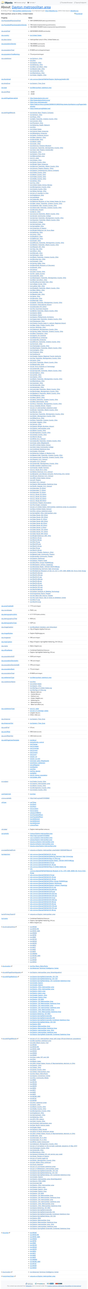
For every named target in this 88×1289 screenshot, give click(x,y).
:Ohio (33, 60)
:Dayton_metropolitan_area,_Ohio (42, 1030)
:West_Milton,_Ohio (37, 290)
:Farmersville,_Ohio (37, 385)
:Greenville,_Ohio (36, 276)
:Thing (33, 802)
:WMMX (33, 954)
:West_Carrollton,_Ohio (38, 67)
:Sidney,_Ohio (35, 181)
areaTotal (5, 31)
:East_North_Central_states (40, 1125)
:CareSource (35, 354)
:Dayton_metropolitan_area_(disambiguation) (46, 972)
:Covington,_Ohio (36, 350)
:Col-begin (34, 746)
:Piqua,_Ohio (35, 117)
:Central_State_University (39, 131)
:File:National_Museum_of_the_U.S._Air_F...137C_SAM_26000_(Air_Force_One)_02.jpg (58, 571)
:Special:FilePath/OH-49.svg (43, 904)
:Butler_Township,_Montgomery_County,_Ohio (46, 302)
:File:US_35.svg (36, 538)
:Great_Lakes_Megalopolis (39, 443)
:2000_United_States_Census (40, 478)
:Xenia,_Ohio (35, 296)
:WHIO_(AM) (35, 931)
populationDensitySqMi (10, 665)
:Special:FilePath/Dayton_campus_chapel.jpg (48, 885)
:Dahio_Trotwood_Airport (39, 135)
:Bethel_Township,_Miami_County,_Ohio (44, 311)
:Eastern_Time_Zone (37, 83)
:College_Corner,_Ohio (38, 284)
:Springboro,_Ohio (37, 373)
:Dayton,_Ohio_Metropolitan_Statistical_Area (45, 1012)
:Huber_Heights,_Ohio (38, 75)
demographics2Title (9, 619)
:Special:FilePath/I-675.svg (42, 891)
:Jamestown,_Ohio (37, 387)
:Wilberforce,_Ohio (37, 418)
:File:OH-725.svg (36, 585)
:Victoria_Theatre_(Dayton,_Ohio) (41, 168)
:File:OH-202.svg (36, 573)
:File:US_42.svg (36, 546)
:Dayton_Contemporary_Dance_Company (44, 170)
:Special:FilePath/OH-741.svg (43, 908)
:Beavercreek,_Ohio (37, 69)
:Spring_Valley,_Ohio (37, 263)
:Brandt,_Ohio (35, 267)
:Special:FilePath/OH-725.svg (43, 906)
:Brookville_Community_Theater (41, 556)
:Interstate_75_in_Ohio (38, 1140)
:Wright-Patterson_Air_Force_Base (42, 230)
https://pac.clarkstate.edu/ (38, 102)
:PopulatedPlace (36, 815)
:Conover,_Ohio (36, 121)
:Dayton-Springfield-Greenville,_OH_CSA (44, 977)
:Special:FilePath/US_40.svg (43, 879)
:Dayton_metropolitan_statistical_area (43, 1032)
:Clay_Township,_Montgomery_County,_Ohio (45, 358)
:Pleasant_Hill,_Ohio (37, 247)
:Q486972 (35, 813)
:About (33, 740)
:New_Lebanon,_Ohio (38, 137)
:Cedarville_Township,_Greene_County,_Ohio (45, 441)
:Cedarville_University (38, 340)
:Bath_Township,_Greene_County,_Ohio (43, 119)
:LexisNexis (34, 197)
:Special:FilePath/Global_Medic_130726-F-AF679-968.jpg (52, 860)
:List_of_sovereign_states (39, 711)
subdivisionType (8, 709)
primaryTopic (8, 1276)
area (5, 1233)
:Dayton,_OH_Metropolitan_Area (41, 1001)
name (4, 646)
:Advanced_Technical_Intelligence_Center (44, 968)
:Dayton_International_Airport (41, 305)
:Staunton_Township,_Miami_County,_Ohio (45, 220)
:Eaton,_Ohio (35, 1105)
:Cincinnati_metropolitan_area (41, 1123)
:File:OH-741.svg (36, 587)
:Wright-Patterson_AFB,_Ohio (40, 536)
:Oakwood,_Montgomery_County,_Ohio (44, 329)
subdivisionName (8, 682)
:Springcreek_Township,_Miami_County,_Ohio (46, 371)
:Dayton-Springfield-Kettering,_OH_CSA (43, 979)
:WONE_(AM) (35, 956)
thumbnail (6, 79)
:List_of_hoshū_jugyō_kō (39, 1158)
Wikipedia (29, 1286)
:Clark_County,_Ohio (37, 272)
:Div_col (33, 757)
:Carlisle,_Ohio (35, 375)
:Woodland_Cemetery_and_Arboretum (43, 627)
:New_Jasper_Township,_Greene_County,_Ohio (46, 203)
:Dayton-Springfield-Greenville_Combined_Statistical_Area (50, 1020)
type (4, 88)
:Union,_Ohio (35, 234)
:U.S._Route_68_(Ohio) (38, 501)
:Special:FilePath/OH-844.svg (43, 889)
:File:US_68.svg (36, 540)
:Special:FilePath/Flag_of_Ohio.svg (45, 858)
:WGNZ (33, 927)
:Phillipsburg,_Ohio (37, 395)
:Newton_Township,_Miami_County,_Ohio (44, 245)
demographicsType (9, 623)
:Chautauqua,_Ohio (37, 321)
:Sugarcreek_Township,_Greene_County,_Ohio (46, 319)
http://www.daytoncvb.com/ (39, 98)
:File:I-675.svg (35, 544)
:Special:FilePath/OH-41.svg (43, 887)
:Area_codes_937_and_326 (39, 1057)
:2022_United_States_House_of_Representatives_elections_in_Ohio (52, 1133)
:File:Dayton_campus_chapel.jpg (41, 565)
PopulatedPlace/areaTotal (11, 21)
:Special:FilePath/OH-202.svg (43, 893)
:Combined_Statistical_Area (40, 449)
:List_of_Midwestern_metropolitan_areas (44, 1169)
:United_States (36, 35)
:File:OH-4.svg (35, 602)
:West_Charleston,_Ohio (39, 333)
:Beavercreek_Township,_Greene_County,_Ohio (46, 455)
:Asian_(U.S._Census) (37, 482)
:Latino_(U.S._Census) (38, 461)
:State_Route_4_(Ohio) (38, 527)
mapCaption (6, 642)
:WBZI (33, 937)
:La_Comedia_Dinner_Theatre (40, 406)
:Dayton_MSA (35, 1024)
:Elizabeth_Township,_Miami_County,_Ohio (45, 288)
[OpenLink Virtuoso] (29, 1283)
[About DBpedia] (6, 2)
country (5, 35)
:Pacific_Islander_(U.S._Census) (41, 486)
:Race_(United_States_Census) (40, 509)
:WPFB (33, 935)
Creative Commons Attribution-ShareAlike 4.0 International (64, 1286)
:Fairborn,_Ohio (36, 58)
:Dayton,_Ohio (35, 63)
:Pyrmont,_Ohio (36, 344)
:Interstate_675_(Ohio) (38, 307)
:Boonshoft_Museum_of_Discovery (42, 265)
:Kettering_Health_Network (40, 125)
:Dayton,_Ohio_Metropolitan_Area (42, 1010)
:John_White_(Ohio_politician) (40, 1162)
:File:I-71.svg (35, 600)
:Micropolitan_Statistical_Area (40, 465)
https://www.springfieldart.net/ (40, 108)
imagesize (6, 637)
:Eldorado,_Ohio (36, 253)
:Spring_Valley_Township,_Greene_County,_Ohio (46, 331)
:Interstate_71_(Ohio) (38, 490)
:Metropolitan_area (37, 156)
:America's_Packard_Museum (40, 146)
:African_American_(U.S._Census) (41, 476)
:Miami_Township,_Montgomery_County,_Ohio (46, 379)
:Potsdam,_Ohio (36, 261)
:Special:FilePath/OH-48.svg (43, 902)
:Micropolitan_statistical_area (40, 1041)
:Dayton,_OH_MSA (37, 999)
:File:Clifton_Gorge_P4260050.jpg (41, 562)
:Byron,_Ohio (35, 212)
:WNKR (33, 1055)
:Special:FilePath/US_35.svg (43, 877)
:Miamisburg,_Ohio (37, 73)
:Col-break (34, 748)
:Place (33, 804)
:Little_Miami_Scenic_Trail (39, 1043)
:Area (32, 794)
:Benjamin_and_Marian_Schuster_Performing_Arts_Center (50, 474)
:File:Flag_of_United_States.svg (41, 688)
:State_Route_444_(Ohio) (39, 521)
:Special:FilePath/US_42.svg (43, 854)
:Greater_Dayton (36, 983)
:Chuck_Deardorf (36, 1164)
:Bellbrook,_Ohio (36, 238)
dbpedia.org (74, 11)
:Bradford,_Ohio (36, 236)
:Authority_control (37, 742)
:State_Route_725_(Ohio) (39, 529)
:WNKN (33, 933)
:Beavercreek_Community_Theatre (42, 554)
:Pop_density (35, 771)
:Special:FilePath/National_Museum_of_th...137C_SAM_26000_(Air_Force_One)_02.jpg (58, 871)
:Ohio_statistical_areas (38, 1103)
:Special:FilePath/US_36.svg (43, 865)
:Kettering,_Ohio (36, 65)
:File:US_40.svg (36, 550)
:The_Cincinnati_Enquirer (39, 309)
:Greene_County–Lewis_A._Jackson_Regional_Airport (48, 323)
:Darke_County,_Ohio (38, 162)
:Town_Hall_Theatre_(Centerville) (41, 150)
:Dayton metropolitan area (41, 833)
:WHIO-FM (34, 929)
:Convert (34, 752)
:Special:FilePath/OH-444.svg (43, 900)
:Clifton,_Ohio (35, 251)
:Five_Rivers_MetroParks (39, 966)
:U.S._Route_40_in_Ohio (38, 470)
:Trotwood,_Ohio (36, 352)
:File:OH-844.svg (36, 589)
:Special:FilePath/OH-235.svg (43, 896)
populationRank (7, 669)
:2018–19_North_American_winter (42, 1131)
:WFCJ (33, 947)
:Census (33, 269)
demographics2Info (9, 614)
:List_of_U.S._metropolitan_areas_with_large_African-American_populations (55, 1039)
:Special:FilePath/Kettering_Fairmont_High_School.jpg (51, 856)
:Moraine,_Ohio (36, 298)
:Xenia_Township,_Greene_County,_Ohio (44, 399)
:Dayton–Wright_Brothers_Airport (42, 426)
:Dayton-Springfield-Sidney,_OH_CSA (43, 1022)
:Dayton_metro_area (37, 991)
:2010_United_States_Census (40, 445)
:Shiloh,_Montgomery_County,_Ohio (42, 416)
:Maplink (34, 767)
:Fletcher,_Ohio (36, 412)
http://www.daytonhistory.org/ (40, 100)
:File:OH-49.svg (36, 583)
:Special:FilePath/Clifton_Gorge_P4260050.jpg (49, 881)
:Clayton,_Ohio (36, 377)
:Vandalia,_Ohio (36, 292)
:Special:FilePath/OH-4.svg (42, 898)
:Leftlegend (34, 765)
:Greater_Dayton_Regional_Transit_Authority (45, 356)
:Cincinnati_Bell (36, 1183)
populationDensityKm (9, 661)
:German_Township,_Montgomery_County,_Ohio (47, 218)
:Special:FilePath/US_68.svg (43, 910)
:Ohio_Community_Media (39, 1078)
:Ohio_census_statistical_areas (41, 511)
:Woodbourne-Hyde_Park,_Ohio (41, 282)
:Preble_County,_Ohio (38, 172)
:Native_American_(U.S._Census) (41, 472)
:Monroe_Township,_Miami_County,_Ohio (44, 166)
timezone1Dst (7, 723)
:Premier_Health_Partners (39, 468)
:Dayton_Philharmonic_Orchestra (42, 317)
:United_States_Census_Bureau (41, 185)
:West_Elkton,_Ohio (37, 397)
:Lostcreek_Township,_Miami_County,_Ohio (45, 389)
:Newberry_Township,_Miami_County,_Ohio (45, 393)
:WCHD (33, 939)
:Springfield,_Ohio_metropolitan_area (43, 513)
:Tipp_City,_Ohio (36, 249)
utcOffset (5, 92)
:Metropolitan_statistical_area (40, 88)
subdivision (6, 58)
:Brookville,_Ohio (36, 139)
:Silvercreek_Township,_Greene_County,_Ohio (46, 208)
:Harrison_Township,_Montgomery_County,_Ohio (47, 414)
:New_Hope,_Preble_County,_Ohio (42, 325)
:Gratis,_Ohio (35, 144)
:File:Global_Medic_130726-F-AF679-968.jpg (45, 567)
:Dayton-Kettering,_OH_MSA (40, 1014)
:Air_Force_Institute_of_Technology (42, 366)
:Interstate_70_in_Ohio (38, 1138)
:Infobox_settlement (37, 763)
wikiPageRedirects (10, 977)
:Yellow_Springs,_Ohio (38, 191)
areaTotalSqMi (7, 606)
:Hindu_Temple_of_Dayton (39, 1156)
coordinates (6, 610)
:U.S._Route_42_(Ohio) (38, 499)
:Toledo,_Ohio (35, 1067)
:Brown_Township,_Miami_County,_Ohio (44, 410)
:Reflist (33, 773)
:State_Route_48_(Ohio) (38, 523)
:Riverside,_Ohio (36, 300)
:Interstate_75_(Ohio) (38, 492)
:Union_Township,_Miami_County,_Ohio (44, 362)
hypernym (6, 794)
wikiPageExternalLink (9, 98)
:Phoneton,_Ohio (36, 123)
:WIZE (33, 949)
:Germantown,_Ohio (37, 224)
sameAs (6, 798)
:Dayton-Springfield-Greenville (41, 1016)
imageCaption (7, 627)
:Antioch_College (36, 222)
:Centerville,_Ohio (36, 71)
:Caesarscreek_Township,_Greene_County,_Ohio (46, 457)
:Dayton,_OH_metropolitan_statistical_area (45, 1007)
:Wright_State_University (39, 164)
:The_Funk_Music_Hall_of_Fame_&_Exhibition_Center (48, 598)
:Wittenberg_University (38, 133)
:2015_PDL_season (37, 1119)
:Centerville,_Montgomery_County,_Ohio (44, 463)
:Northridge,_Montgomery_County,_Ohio (44, 391)
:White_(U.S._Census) (38, 439)
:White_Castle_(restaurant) (39, 1142)
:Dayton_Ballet (35, 313)
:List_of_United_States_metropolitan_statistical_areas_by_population (53, 507)
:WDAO (33, 941)
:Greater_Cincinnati (37, 451)
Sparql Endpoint (80, 3)
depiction (5, 854)
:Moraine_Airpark (36, 210)
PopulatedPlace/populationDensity (14, 25)
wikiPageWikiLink (8, 113)
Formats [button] (32, 3)
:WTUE (33, 958)
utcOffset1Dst (7, 736)
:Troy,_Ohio (34, 183)
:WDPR (33, 943)
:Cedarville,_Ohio (36, 199)
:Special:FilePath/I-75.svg (42, 875)
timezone (5, 719)
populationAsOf (7, 656)
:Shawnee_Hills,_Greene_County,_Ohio (43, 205)
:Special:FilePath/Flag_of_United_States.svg (48, 867)
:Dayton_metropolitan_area (40, 428)
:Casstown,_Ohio (36, 383)
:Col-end (33, 750)
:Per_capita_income (37, 274)
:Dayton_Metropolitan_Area (40, 1026)
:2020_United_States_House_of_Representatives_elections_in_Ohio (52, 1063)
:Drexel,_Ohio (35, 241)
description (6, 40)
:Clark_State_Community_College (41, 447)
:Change (33, 744)
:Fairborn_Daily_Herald (38, 1129)
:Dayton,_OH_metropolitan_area (41, 1005)
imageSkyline (7, 633)
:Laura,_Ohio (35, 360)
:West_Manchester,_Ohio (39, 402)
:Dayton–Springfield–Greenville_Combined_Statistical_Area (50, 1034)
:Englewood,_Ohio (37, 195)
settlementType (7, 677)
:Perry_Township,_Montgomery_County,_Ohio (46, 404)
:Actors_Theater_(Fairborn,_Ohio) (42, 552)
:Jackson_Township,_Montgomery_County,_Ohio (46, 148)
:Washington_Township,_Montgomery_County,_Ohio (48, 278)
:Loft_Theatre (35, 480)
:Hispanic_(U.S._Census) (38, 459)
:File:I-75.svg (35, 542)
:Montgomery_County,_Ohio (40, 187)
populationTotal (7, 50)
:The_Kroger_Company (38, 505)
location (7, 966)
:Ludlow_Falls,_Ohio (37, 286)
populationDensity (8, 44)
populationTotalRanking (10, 54)
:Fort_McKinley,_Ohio (38, 327)
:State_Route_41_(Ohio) (38, 519)
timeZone (5, 83)
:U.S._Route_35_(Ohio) (38, 494)
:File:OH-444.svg (36, 579)
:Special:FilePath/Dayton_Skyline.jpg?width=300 (49, 79)
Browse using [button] (20, 3)
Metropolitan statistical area (22, 11)
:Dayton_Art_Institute (38, 335)
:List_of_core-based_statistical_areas (43, 1166)
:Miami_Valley (35, 141)
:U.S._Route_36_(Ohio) (38, 496)
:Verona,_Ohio (35, 424)
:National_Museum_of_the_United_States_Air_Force (47, 201)
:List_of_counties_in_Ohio (39, 193)
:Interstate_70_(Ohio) (38, 488)
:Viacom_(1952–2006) (38, 1181)
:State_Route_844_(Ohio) (39, 534)
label (4, 829)
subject (4, 781)
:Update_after (35, 777)
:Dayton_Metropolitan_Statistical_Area (43, 484)
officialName (6, 650)
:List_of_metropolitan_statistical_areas (43, 408)
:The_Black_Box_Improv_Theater (41, 596)
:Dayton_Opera (36, 315)
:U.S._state (34, 158)
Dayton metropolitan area (31, 7)
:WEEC (33, 945)
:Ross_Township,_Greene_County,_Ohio (43, 420)
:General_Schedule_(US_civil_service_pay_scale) (46, 1154)
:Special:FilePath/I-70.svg (42, 863)
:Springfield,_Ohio (37, 226)
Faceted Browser (67, 3)
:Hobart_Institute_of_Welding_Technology (44, 591)
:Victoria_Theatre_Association (40, 503)
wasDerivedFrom (8, 850)
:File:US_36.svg (36, 437)
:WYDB (33, 960)
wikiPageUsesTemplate (10, 740)
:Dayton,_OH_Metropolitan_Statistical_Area (45, 1003)
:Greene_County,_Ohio (38, 189)
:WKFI (33, 952)
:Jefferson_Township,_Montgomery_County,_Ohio (47, 243)
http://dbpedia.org (51, 11)
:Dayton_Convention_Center (40, 1076)
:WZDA (33, 962)
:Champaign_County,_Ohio (39, 346)
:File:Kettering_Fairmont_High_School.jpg (44, 569)
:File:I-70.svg (35, 548)
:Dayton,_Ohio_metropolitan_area (42, 987)
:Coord (33, 755)
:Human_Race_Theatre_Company (41, 113)
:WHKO (33, 1051)
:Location (34, 809)
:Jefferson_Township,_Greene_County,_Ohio (45, 342)
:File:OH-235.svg (36, 575)
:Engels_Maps (35, 1127)
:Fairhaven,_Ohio (36, 255)
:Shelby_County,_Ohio (38, 179)
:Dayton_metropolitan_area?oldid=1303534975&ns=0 (51, 850)
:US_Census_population (38, 775)
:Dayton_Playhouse (37, 558)
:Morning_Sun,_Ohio (37, 259)
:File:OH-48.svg (36, 581)
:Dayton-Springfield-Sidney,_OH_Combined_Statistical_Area (50, 981)
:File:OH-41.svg (36, 577)
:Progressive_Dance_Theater (40, 593)
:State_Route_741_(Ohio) (39, 532)
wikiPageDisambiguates (12, 972)
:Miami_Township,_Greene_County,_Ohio (44, 257)
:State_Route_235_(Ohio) (39, 517)
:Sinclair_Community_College (40, 216)
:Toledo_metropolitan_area (40, 1072)
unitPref (5, 727)
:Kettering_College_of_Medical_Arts (42, 453)
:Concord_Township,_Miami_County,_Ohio (44, 214)
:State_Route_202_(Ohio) (39, 515)
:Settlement (35, 819)
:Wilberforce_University (38, 338)
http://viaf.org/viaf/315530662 (40, 798)
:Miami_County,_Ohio (38, 175)
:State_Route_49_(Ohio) (38, 525)
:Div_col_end (35, 759)
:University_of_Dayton (38, 228)
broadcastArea (9, 927)
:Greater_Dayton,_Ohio (38, 995)
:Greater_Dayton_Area (38, 997)
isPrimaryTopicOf (8, 914)
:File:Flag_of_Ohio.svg (38, 690)
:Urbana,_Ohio (36, 160)
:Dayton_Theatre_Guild (38, 560)
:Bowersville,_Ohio (37, 364)
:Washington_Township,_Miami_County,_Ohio (46, 348)
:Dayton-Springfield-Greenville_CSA (42, 1018)
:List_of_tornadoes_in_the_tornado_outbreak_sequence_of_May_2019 (53, 1146)
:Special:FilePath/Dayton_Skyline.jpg (46, 883)
